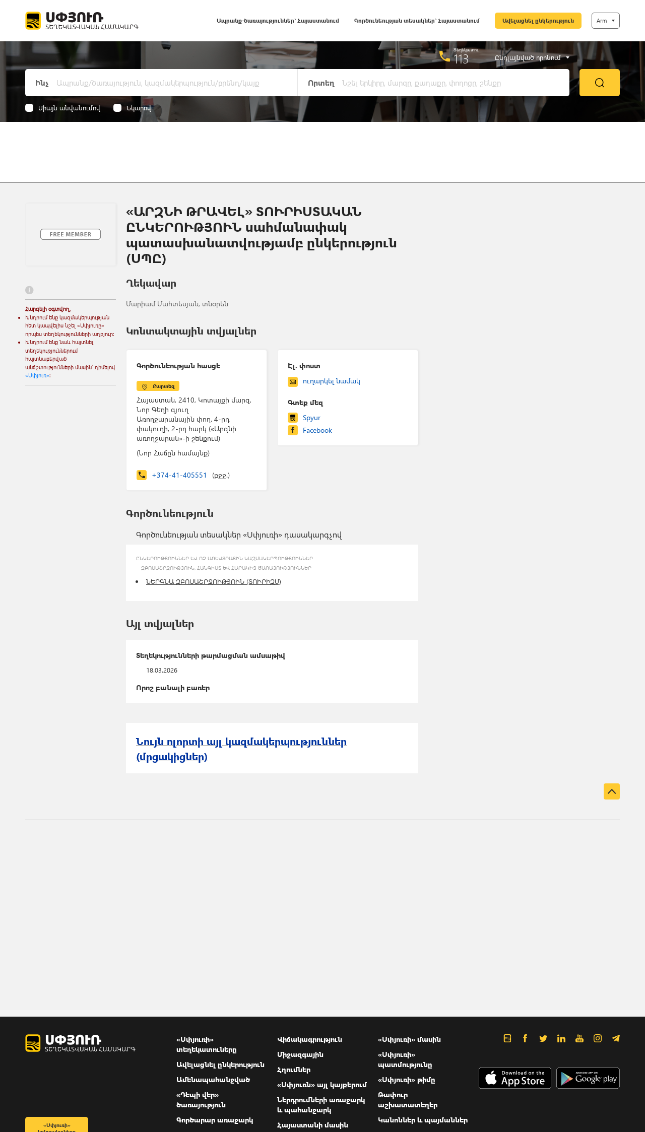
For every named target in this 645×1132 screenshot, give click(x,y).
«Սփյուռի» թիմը (406, 1079)
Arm (602, 20)
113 (461, 58)
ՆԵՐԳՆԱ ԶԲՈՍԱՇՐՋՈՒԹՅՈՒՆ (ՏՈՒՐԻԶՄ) (213, 581)
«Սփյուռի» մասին (409, 1039)
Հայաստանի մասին (312, 1124)
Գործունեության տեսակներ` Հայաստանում (417, 20)
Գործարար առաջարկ (214, 1119)
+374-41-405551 (191, 475)
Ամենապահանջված (213, 1079)
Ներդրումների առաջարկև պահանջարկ (321, 1104)
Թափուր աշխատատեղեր (407, 1099)
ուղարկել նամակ (331, 380)
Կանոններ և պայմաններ (423, 1119)
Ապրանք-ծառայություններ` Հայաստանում (278, 20)
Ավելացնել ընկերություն (538, 20)
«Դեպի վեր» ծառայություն (201, 1099)
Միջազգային (300, 1054)
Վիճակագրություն (309, 1039)
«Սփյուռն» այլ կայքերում (322, 1084)
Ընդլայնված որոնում (528, 57)
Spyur (311, 417)
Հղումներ (293, 1069)
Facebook (317, 430)
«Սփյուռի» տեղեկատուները (206, 1044)
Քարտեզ (163, 386)
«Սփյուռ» (37, 375)
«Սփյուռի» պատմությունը (405, 1059)
